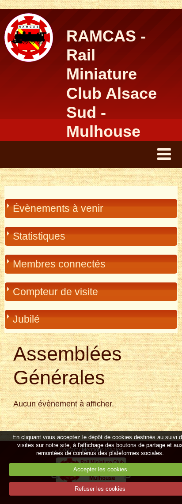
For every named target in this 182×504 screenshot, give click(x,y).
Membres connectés (59, 264)
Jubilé (26, 319)
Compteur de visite (55, 291)
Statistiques (39, 236)
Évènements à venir (58, 208)
